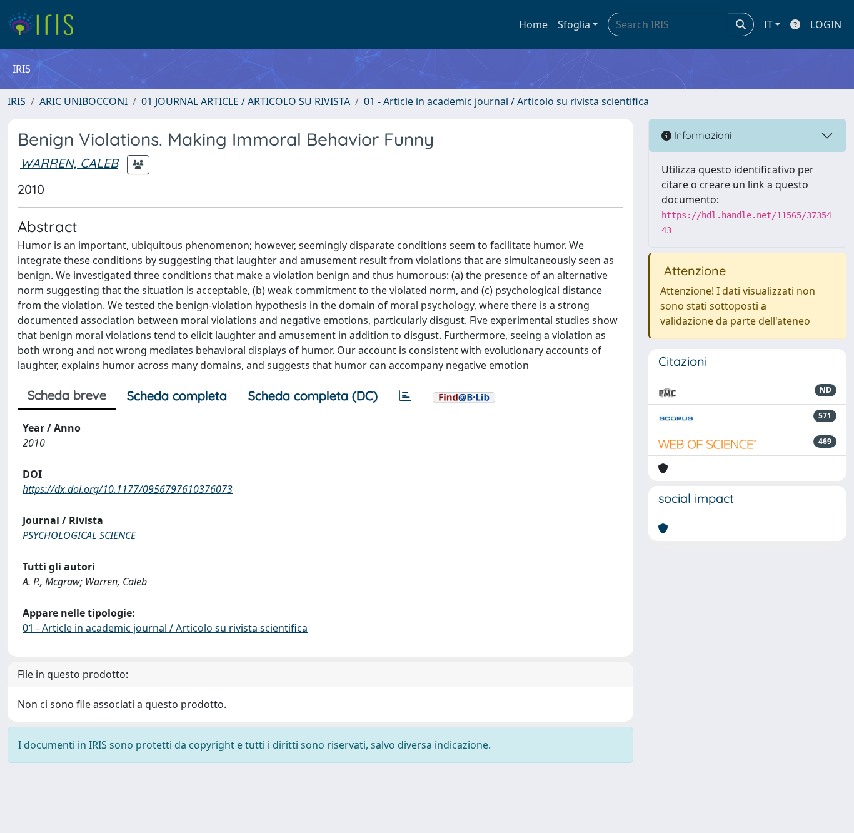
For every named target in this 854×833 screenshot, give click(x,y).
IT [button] (768, 24)
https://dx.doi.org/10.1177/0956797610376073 (128, 489)
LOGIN (825, 24)
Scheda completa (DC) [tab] (313, 395)
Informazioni (701, 135)
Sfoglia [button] (574, 24)
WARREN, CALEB (69, 163)
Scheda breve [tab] (67, 395)
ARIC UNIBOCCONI (83, 101)
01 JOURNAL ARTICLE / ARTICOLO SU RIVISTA (245, 101)
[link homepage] (45, 24)
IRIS (17, 101)
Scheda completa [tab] (177, 395)
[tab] (405, 396)
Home (533, 24)
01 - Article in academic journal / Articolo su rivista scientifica (506, 101)
